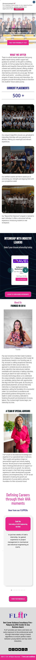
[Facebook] (16, 649)
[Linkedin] (10, 649)
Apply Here (18, 9)
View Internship (21, 279)
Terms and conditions (28, 657)
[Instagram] (13, 649)
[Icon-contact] (23, 649)
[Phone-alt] (26, 649)
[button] (3, 550)
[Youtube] (19, 649)
